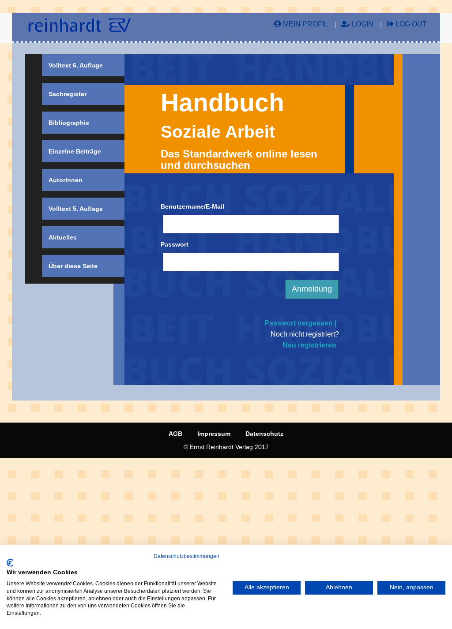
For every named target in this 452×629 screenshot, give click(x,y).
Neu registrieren (309, 345)
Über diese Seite (73, 266)
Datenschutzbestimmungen (186, 556)
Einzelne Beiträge (75, 151)
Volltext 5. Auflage (76, 208)
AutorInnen (66, 179)
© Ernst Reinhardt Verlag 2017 (226, 446)
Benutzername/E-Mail (192, 206)
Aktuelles (63, 237)
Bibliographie (69, 122)
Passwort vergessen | (300, 323)
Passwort (174, 244)
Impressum (213, 433)
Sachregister (68, 93)
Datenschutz (264, 433)
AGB (175, 433)
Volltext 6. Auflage (76, 65)
